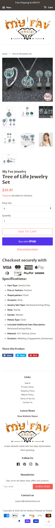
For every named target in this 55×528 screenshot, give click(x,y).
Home (4, 54)
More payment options (27, 249)
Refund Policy (27, 394)
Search (28, 383)
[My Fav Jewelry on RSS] (36, 464)
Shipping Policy (28, 390)
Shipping (6, 195)
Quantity (6, 215)
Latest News (27, 410)
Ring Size (7, 202)
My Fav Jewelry (26, 510)
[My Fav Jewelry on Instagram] (30, 464)
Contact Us (27, 402)
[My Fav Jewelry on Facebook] (18, 464)
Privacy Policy (27, 387)
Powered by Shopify (43, 510)
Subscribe (42, 486)
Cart (50, 7)
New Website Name (27, 416)
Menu (8, 7)
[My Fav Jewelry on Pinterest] (24, 464)
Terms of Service (27, 398)
